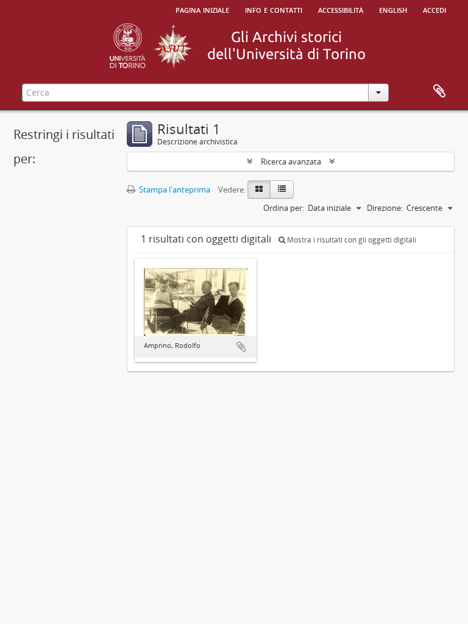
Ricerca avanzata (291, 161)
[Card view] (259, 189)
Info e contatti (273, 9)
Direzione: (385, 207)
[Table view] (282, 189)
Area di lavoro (439, 91)
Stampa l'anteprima (173, 189)
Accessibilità (340, 9)
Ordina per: (283, 207)
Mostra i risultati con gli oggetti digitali (350, 240)
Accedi (434, 9)
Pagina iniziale (202, 9)
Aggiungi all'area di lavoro (241, 347)
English (393, 9)
